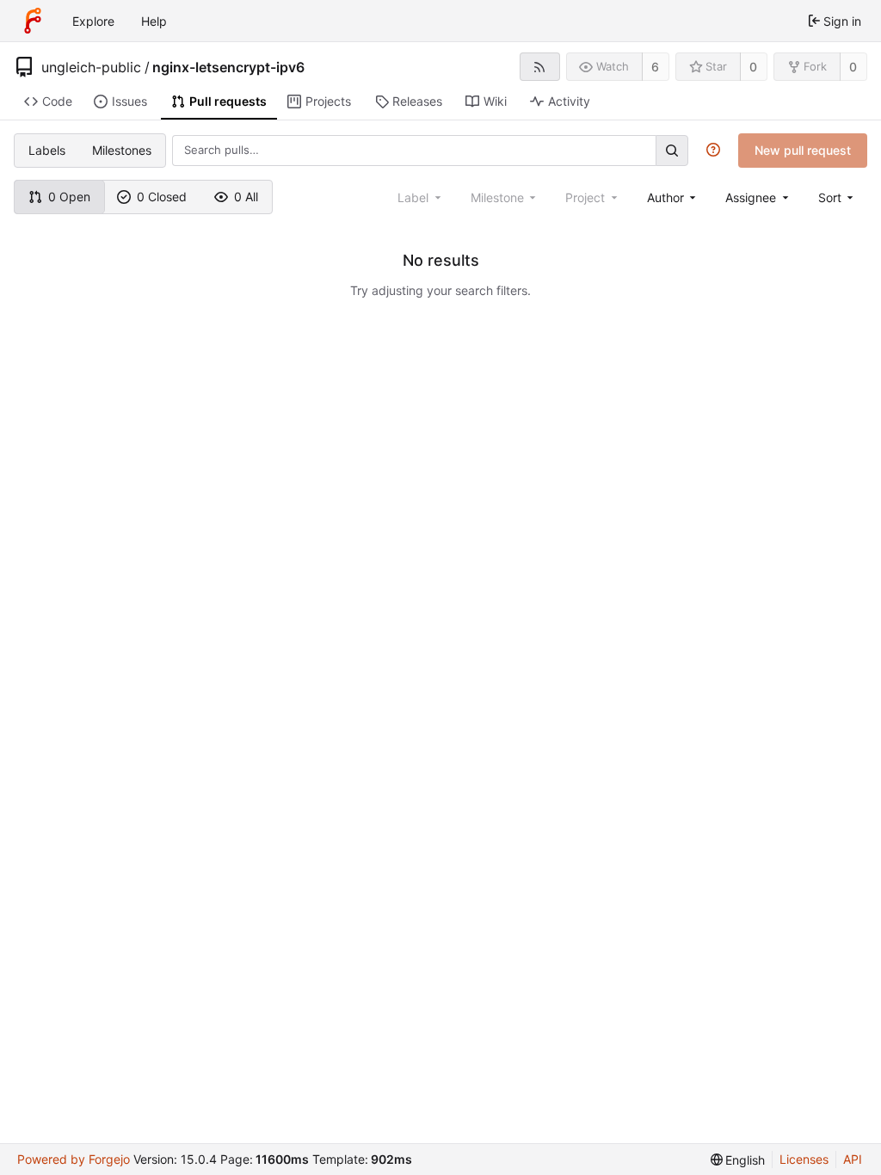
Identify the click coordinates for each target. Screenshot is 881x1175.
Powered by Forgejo (73, 1159)
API (852, 1159)
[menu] (837, 197)
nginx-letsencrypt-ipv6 (228, 67)
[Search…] (672, 150)
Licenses (804, 1159)
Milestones (121, 150)
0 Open (69, 196)
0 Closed (162, 196)
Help (154, 21)
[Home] (33, 20)
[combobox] (673, 197)
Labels (46, 150)
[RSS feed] (540, 66)
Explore (93, 21)
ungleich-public (91, 67)
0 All (246, 196)
